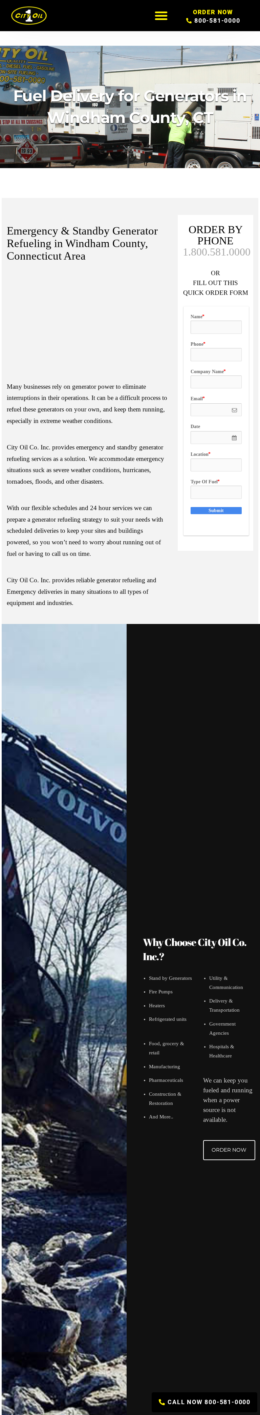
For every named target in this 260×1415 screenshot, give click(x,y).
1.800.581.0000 (217, 252)
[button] (161, 15)
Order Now (229, 1150)
